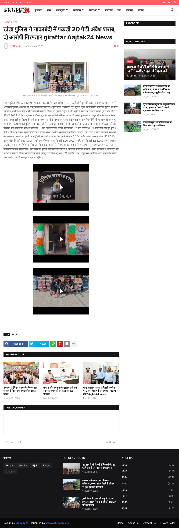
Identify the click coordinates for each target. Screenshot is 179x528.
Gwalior (23, 465)
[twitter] (164, 2)
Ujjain (35, 465)
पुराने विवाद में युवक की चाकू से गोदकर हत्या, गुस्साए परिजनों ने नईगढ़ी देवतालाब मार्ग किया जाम (159, 107)
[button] (173, 10)
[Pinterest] (60, 344)
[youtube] (169, 2)
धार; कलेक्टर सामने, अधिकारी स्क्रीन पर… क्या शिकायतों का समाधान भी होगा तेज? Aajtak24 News (99, 390)
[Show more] (74, 344)
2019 (149, 508)
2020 (149, 502)
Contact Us (29, 2)
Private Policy (168, 522)
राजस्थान (93, 10)
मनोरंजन (109, 10)
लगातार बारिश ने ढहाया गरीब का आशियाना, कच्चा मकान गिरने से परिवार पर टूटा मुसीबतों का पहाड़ (156, 89)
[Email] (67, 344)
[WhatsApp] (53, 344)
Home (6, 2)
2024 (149, 477)
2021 (149, 495)
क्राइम (141, 10)
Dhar (15, 22)
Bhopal (9, 465)
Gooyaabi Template (57, 522)
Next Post (111, 441)
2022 (149, 489)
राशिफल (129, 10)
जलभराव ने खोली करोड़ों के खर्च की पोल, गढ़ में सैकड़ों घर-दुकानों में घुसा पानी (99, 466)
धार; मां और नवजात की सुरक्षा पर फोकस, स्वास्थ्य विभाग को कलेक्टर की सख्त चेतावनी (60, 390)
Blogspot (21, 522)
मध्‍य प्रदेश (60, 10)
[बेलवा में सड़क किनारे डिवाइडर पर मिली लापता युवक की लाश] (132, 126)
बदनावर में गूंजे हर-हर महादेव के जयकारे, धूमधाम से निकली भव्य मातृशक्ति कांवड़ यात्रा (20, 390)
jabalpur (10, 471)
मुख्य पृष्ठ (38, 10)
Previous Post (13, 441)
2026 (149, 464)
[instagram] (175, 2)
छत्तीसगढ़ (77, 10)
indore (46, 465)
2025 (149, 471)
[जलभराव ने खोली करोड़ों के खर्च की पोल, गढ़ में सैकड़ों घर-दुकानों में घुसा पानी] (71, 468)
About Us (16, 2)
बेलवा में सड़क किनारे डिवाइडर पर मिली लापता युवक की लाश (157, 124)
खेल (119, 10)
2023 (149, 483)
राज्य (49, 10)
